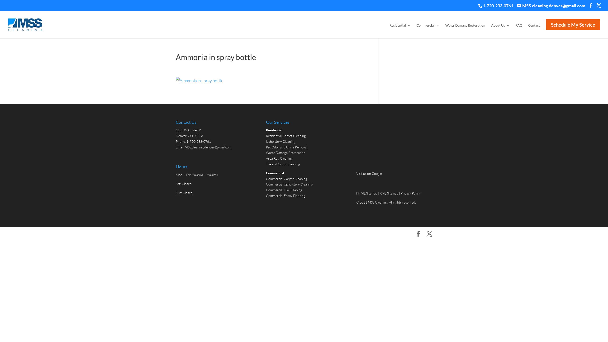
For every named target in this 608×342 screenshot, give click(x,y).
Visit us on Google (369, 173)
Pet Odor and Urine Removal (286, 147)
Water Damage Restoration (465, 25)
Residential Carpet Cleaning (286, 136)
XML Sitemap (389, 193)
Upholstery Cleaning (280, 141)
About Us (498, 25)
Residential (398, 25)
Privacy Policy (410, 193)
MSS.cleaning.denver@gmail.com (208, 147)
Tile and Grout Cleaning (283, 164)
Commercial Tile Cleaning (284, 190)
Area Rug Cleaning (279, 158)
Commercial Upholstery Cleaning (289, 184)
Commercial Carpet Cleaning (286, 179)
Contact (534, 25)
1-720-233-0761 (498, 5)
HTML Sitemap (367, 193)
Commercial (426, 25)
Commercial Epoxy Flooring (285, 196)
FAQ (519, 25)
